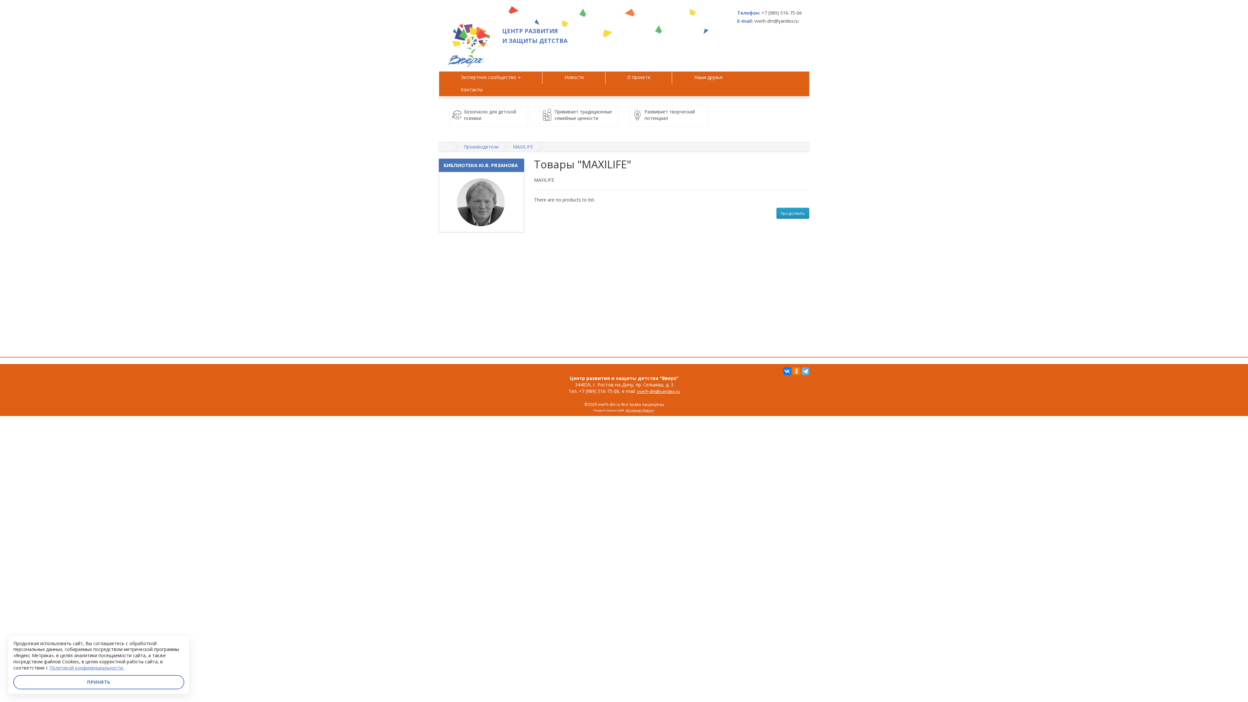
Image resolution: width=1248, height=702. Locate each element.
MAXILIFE (523, 147)
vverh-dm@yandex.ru (658, 391)
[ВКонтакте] (787, 371)
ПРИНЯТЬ (98, 682)
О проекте (638, 77)
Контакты (472, 89)
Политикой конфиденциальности (86, 668)
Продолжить (793, 213)
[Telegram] (805, 371)
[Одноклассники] (796, 371)
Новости (574, 77)
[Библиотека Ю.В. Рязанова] (481, 202)
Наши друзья (709, 77)
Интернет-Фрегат (639, 410)
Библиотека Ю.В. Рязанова (481, 165)
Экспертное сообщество (489, 77)
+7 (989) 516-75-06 (781, 13)
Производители (481, 147)
